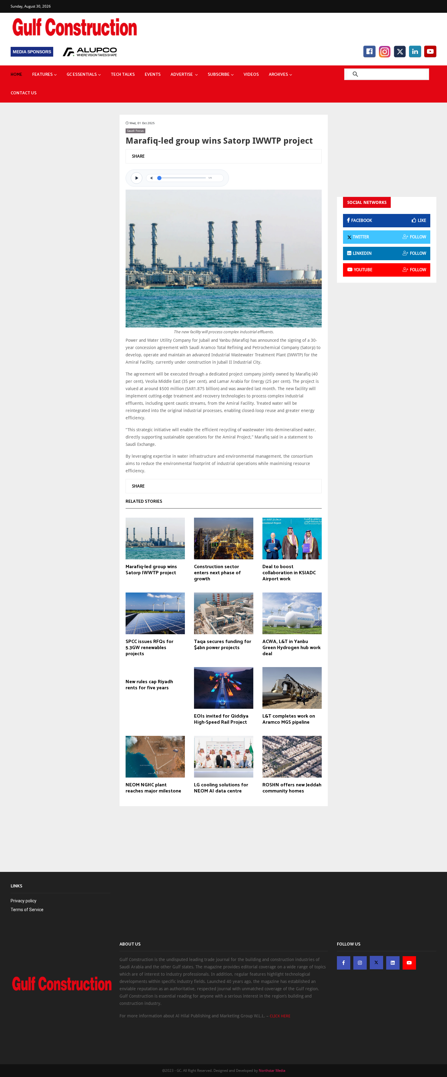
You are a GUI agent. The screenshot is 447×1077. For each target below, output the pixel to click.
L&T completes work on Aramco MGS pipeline (288, 719)
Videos (251, 74)
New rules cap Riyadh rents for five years (149, 685)
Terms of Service (27, 909)
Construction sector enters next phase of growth (217, 573)
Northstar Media (272, 1070)
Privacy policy (23, 900)
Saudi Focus (135, 130)
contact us (23, 93)
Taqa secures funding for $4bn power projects (222, 645)
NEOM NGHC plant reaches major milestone (153, 788)
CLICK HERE (280, 1016)
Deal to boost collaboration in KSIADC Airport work (289, 573)
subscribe (219, 74)
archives (278, 74)
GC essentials (82, 74)
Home (16, 74)
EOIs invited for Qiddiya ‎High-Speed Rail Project (221, 719)
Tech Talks (123, 74)
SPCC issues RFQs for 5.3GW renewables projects (149, 648)
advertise (182, 74)
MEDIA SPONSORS (32, 51)
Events (153, 74)
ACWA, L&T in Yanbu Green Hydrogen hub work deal (291, 648)
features (42, 74)
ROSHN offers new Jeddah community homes (291, 788)
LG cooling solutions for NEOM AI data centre (221, 788)
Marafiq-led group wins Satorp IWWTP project (151, 570)
